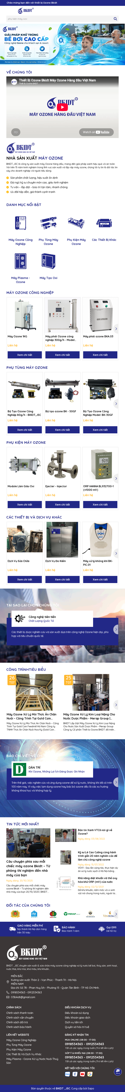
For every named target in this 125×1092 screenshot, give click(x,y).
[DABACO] (53, 914)
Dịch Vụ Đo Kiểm (55, 561)
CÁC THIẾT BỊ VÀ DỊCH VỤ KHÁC (34, 517)
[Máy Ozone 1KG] (25, 315)
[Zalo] (67, 1074)
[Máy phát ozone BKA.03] (100, 315)
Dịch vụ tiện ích (74, 1022)
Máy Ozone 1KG (17, 336)
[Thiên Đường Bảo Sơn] (90, 914)
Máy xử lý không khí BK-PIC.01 (98, 562)
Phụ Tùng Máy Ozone (19, 1044)
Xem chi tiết (24, 354)
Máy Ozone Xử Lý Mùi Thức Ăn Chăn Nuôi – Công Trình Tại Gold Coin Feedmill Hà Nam (31, 716)
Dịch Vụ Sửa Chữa (18, 561)
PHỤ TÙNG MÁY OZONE (27, 367)
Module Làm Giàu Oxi (21, 486)
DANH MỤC (23, 204)
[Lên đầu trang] (118, 1063)
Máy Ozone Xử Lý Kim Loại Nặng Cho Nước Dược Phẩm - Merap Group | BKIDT (89, 716)
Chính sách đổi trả (17, 1022)
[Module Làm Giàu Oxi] (25, 465)
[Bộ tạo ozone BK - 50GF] (62, 390)
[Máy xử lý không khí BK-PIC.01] (100, 540)
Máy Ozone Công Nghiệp (21, 1040)
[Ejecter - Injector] (62, 465)
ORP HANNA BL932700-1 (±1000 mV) (98, 488)
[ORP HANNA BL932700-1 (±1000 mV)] (100, 465)
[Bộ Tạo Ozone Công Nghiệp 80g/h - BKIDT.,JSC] (25, 390)
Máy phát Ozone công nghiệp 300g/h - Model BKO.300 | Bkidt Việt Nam (61, 338)
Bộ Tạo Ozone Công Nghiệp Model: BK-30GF (98, 413)
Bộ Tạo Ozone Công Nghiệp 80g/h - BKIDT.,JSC (24, 413)
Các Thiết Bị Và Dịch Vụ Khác (23, 1054)
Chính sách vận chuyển (20, 1017)
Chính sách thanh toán (19, 1012)
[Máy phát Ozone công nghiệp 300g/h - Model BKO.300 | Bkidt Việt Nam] (62, 315)
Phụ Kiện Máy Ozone (18, 1049)
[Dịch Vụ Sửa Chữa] (25, 540)
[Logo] (26, 10)
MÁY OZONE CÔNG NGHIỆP (30, 292)
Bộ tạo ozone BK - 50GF (60, 411)
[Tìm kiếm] (115, 18)
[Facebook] (75, 1074)
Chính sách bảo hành (18, 1027)
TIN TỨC (22, 824)
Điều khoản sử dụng (77, 1012)
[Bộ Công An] (15, 914)
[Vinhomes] (109, 914)
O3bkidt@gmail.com (23, 997)
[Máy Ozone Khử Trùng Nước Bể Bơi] (62, 44)
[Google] (90, 1074)
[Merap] (72, 914)
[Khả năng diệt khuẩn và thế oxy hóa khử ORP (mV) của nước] (65, 883)
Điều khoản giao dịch (77, 1017)
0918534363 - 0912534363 (26, 992)
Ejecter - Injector (56, 486)
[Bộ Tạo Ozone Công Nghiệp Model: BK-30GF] (100, 390)
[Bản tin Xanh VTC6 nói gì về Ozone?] (65, 835)
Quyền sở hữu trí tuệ (77, 1027)
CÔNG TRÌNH (26, 669)
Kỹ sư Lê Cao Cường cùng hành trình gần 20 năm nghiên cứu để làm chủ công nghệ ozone (97, 856)
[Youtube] (82, 1074)
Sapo (91, 1088)
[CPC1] (34, 914)
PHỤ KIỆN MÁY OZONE (26, 442)
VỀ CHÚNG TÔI (19, 72)
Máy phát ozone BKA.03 (98, 336)
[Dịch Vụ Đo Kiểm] (62, 540)
